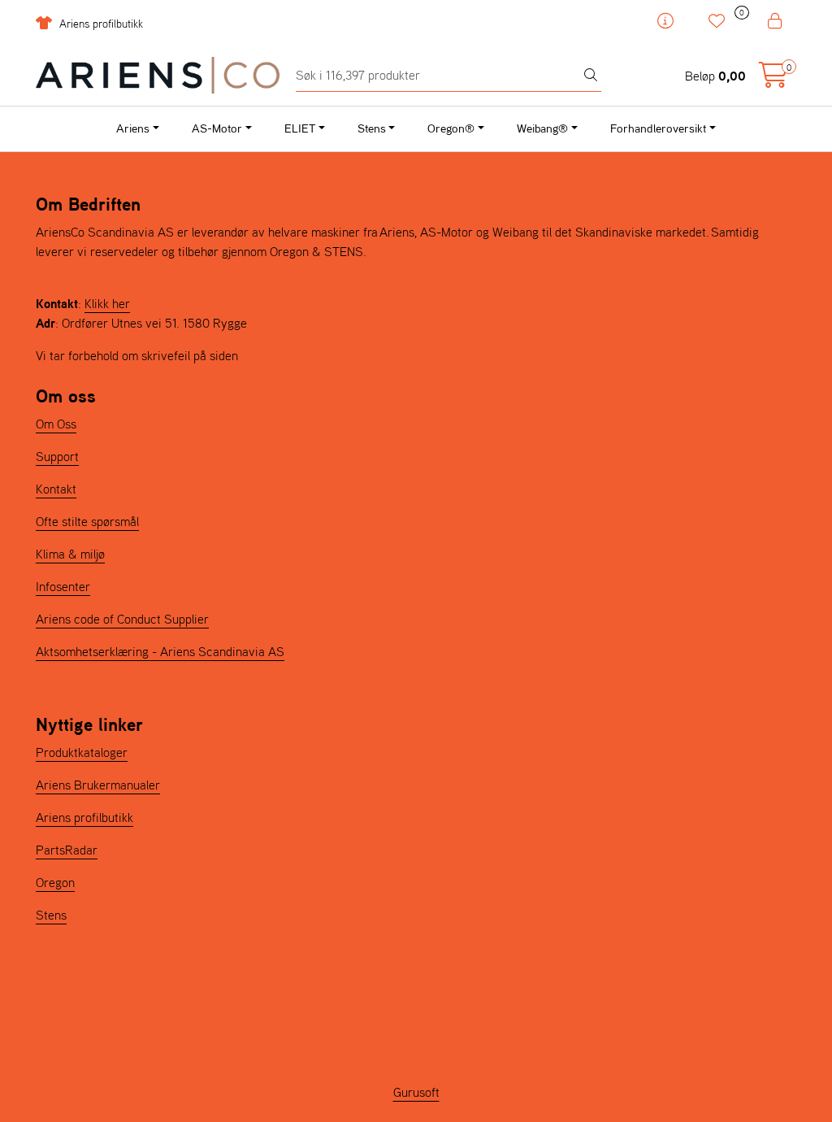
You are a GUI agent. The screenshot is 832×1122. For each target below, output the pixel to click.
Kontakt (56, 488)
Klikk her (107, 303)
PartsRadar (67, 849)
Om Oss (56, 423)
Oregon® (450, 128)
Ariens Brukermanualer (98, 784)
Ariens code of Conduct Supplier (122, 618)
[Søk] (590, 75)
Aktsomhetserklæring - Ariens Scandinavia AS (160, 651)
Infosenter (63, 586)
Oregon (55, 882)
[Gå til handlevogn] (773, 79)
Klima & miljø (70, 553)
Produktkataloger (82, 752)
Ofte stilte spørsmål (87, 521)
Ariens (133, 128)
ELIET (299, 128)
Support (57, 456)
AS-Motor (217, 128)
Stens (372, 128)
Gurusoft (416, 1092)
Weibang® (542, 128)
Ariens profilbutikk (99, 24)
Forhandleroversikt (658, 128)
